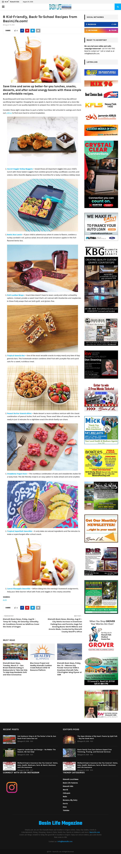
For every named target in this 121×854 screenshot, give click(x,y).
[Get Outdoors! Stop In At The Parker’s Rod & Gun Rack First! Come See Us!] (9, 739)
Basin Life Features (70, 783)
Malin (65, 797)
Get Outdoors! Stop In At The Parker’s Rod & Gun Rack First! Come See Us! (36, 737)
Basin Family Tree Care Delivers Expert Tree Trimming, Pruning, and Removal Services (94, 751)
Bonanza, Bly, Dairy (70, 800)
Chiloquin (66, 793)
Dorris (65, 804)
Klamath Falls (68, 786)
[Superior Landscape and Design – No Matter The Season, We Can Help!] (9, 753)
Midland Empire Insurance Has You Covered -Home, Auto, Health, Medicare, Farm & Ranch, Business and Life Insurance (37, 765)
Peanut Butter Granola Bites (19, 413)
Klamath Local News (70, 779)
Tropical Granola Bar (16, 355)
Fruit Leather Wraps (15, 295)
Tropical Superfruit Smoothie (19, 531)
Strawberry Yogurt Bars (17, 474)
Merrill (65, 790)
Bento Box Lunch (14, 235)
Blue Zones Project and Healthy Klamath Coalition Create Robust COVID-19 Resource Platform (41, 666)
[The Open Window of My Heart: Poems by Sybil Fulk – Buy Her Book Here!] (69, 739)
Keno (65, 807)
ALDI (5, 600)
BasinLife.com (94, 832)
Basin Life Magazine (60, 823)
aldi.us (9, 113)
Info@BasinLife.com (64, 842)
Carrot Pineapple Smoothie (18, 589)
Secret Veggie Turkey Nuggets (20, 169)
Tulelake (66, 810)
